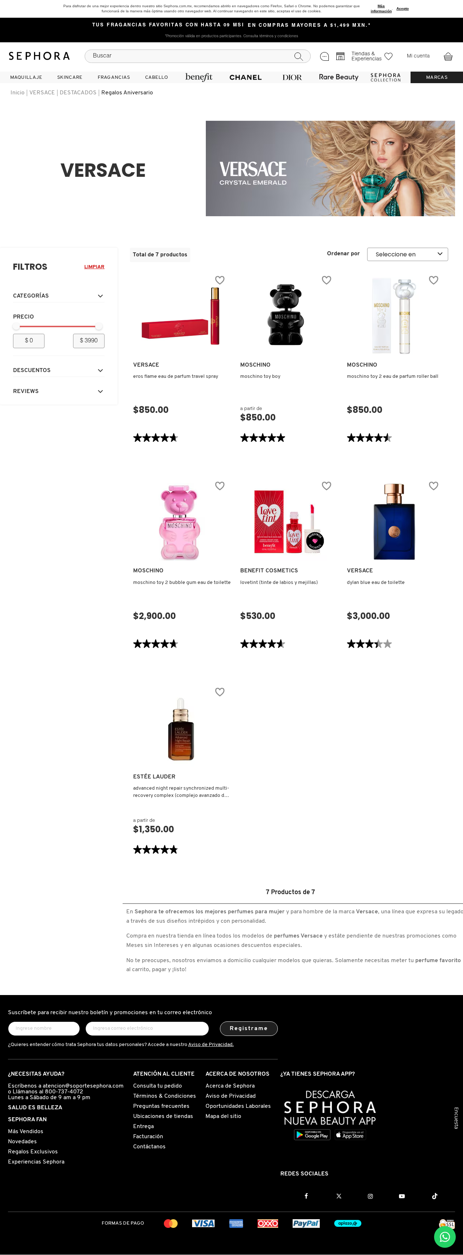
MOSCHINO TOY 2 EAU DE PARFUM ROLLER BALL (392, 376)
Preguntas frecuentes (161, 1106)
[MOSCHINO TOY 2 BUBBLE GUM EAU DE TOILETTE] (180, 522)
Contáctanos (149, 1147)
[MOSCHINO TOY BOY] (287, 316)
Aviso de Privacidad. (211, 1044)
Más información (381, 8)
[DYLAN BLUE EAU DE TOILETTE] (394, 522)
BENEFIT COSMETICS (269, 571)
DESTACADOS (78, 93)
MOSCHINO (255, 365)
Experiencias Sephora (36, 1162)
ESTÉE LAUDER (154, 777)
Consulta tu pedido (157, 1086)
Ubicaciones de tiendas (163, 1116)
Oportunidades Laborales (238, 1106)
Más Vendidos (25, 1132)
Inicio (17, 93)
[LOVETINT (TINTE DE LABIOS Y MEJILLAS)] (287, 522)
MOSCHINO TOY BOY (260, 376)
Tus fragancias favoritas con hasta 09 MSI (168, 25)
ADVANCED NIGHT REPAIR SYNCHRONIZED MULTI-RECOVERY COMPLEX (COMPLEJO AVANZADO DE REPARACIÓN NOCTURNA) (181, 792)
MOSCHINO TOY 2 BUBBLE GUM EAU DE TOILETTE (182, 582)
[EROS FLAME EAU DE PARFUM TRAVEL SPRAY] (180, 316)
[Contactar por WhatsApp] (445, 1237)
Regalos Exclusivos (33, 1152)
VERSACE (42, 93)
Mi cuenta (418, 56)
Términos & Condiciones (164, 1096)
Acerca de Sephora (230, 1086)
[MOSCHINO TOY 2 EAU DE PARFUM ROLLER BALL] (394, 316)
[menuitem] (26, 77)
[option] (330, 168)
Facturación (148, 1137)
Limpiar (94, 267)
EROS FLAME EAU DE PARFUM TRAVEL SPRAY (175, 376)
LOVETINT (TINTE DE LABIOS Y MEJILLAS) (279, 582)
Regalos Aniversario (127, 93)
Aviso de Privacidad (230, 1096)
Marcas (436, 77)
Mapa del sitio (223, 1116)
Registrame (249, 1029)
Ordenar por (343, 254)
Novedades (22, 1142)
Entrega (143, 1127)
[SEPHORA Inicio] (39, 56)
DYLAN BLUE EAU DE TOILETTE (376, 582)
